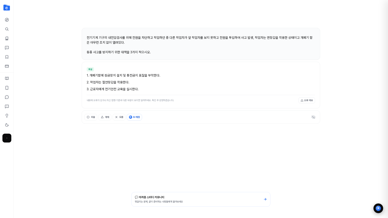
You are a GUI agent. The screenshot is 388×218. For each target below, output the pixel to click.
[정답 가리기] (313, 117)
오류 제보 (308, 100)
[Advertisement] (200, 16)
